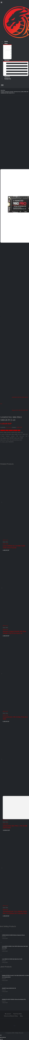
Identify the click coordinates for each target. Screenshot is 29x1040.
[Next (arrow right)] (2, 1039)
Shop (6, 43)
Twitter (6, 430)
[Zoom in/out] (0, 1037)
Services (6, 60)
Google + (15, 430)
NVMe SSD (19, 427)
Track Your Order (17, 1013)
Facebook (2, 430)
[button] (1, 2)
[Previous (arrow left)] (0, 1039)
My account (8, 1013)
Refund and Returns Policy (11, 1016)
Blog (21, 1016)
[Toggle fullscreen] (2, 1037)
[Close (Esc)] (5, 1037)
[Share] (3, 1037)
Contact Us (7, 78)
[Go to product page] (16, 502)
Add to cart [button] (5, 540)
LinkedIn (11, 430)
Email (19, 430)
